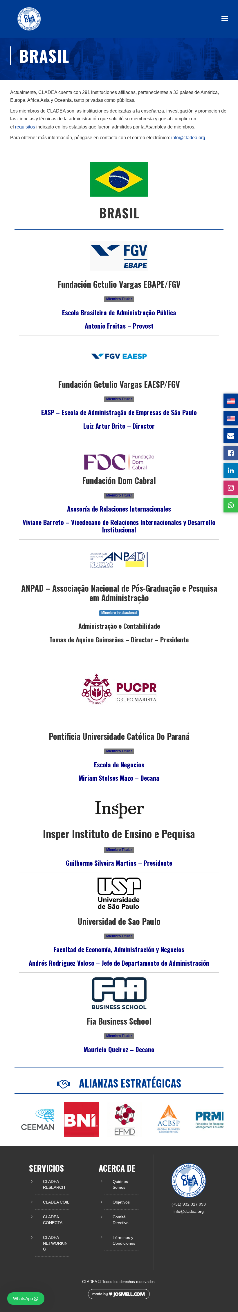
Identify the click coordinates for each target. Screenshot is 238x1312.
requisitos (25, 126)
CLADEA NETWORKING (55, 1243)
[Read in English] (230, 401)
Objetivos (121, 1202)
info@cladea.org (188, 137)
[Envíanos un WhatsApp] (230, 505)
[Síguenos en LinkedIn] (230, 470)
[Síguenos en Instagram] (230, 488)
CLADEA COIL (56, 1202)
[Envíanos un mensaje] (230, 435)
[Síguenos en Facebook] (230, 453)
